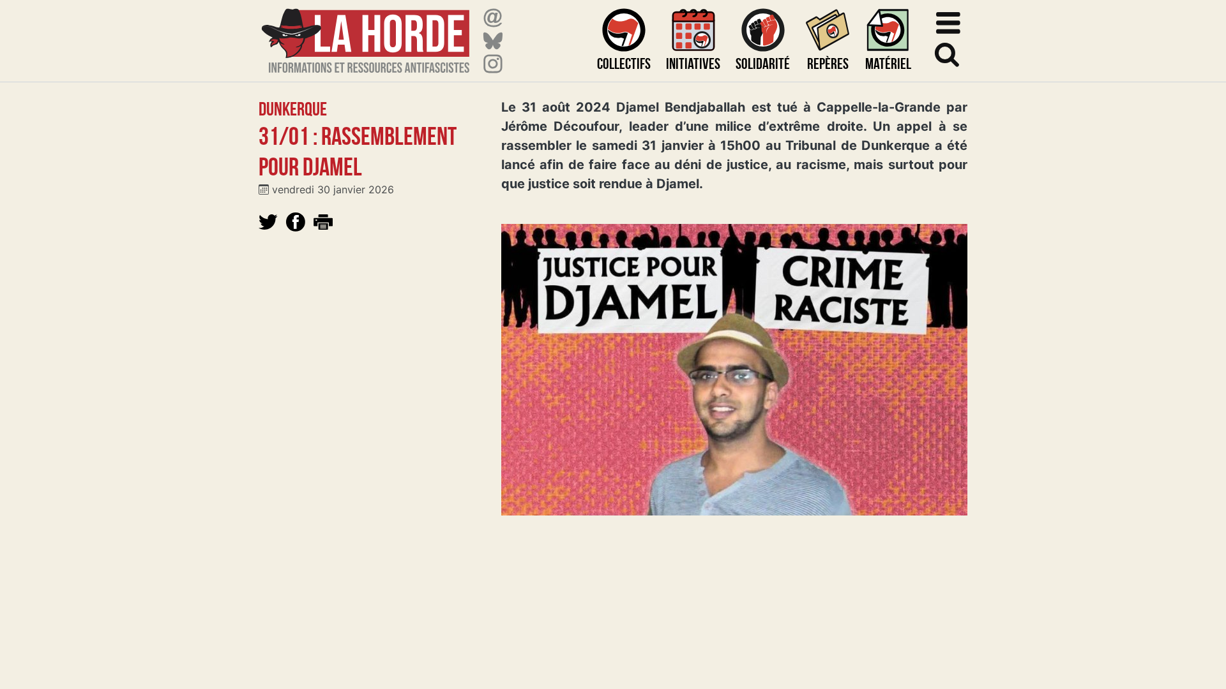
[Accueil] (366, 32)
